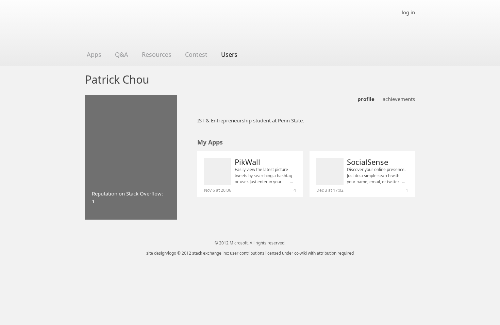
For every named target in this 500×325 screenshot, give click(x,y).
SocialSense (367, 162)
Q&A (121, 54)
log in (408, 12)
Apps (94, 54)
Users (229, 54)
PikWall (247, 162)
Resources (156, 54)
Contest (196, 54)
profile (365, 99)
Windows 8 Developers (135, 27)
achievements (399, 99)
